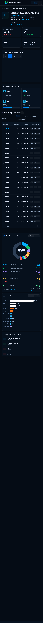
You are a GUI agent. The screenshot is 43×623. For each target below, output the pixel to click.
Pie (32, 235)
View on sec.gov (16, 24)
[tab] (6, 56)
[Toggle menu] (2, 2)
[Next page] (39, 226)
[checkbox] (3, 128)
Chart (32, 295)
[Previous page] (29, 226)
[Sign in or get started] (40, 3)
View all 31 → (13, 289)
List (37, 235)
